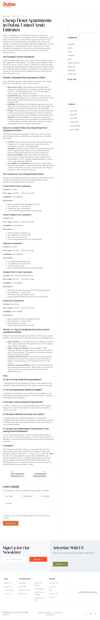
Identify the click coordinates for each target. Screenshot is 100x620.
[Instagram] (95, 613)
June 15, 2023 (16, 16)
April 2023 (73, 118)
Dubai (51, 454)
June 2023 (73, 111)
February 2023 (75, 126)
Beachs (70, 48)
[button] (60, 564)
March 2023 (74, 122)
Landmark (71, 55)
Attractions (71, 44)
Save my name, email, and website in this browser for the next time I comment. (26, 517)
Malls (69, 59)
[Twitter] (90, 613)
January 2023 (74, 129)
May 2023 (73, 114)
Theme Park (72, 74)
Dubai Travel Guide (15, 612)
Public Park (6, 16)
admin (24, 16)
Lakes (70, 52)
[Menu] (96, 5)
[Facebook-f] (86, 613)
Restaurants (71, 70)
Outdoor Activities (74, 63)
